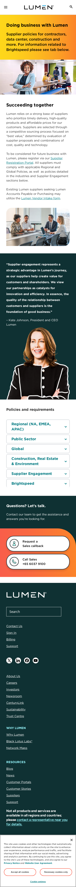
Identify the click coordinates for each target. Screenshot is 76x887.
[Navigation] (5, 7)
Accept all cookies (20, 872)
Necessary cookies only (56, 872)
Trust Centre (15, 716)
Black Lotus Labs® (19, 741)
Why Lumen (15, 734)
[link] (34, 543)
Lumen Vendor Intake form (40, 198)
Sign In (11, 633)
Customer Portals (18, 782)
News (10, 775)
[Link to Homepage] (39, 7)
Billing (10, 639)
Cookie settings (38, 882)
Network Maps (16, 748)
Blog (9, 768)
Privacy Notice (12, 863)
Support (12, 646)
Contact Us (14, 626)
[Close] (72, 840)
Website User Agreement (38, 863)
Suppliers (13, 795)
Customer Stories (18, 789)
